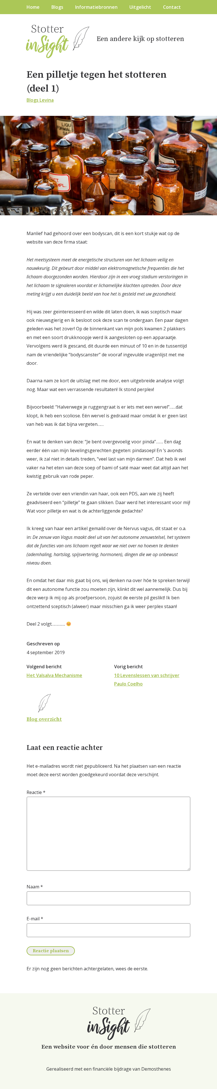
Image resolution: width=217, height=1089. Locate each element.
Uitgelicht (140, 7)
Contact (172, 7)
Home (33, 7)
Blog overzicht (44, 719)
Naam (35, 887)
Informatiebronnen (96, 7)
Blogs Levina (40, 100)
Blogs (57, 7)
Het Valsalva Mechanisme (54, 675)
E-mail (35, 919)
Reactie (36, 792)
